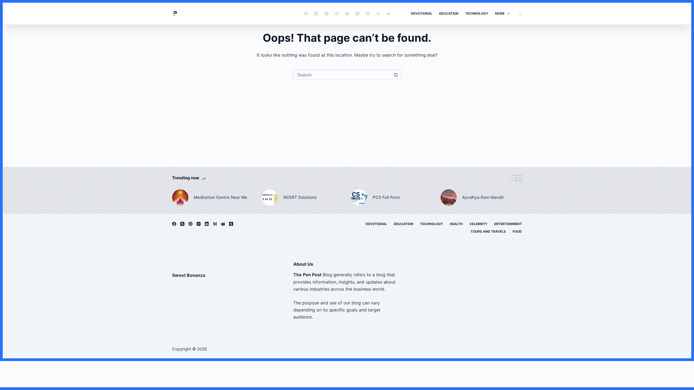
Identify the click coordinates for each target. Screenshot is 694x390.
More (500, 13)
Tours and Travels (488, 231)
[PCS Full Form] (359, 197)
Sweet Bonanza (188, 275)
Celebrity (478, 224)
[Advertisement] (347, 121)
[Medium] (378, 13)
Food (517, 231)
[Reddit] (388, 13)
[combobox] (342, 74)
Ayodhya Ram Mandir (483, 197)
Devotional (421, 13)
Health (456, 224)
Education (448, 13)
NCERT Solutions (300, 197)
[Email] (347, 13)
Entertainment (508, 224)
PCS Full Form (386, 197)
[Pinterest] (337, 13)
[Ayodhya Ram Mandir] (449, 197)
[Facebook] (306, 13)
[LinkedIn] (368, 13)
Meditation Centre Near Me (220, 197)
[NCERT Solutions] (270, 197)
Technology (476, 13)
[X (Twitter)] (316, 13)
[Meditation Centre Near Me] (180, 197)
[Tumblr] (357, 13)
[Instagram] (326, 13)
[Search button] (396, 75)
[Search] (520, 13)
